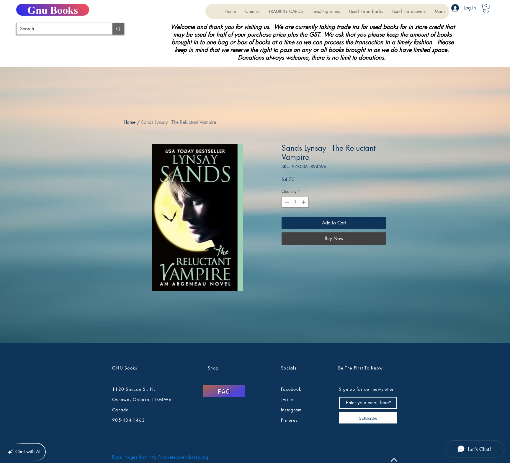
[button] (285, 11)
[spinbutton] (295, 202)
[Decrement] (286, 202)
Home (129, 122)
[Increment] (304, 202)
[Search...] (118, 29)
